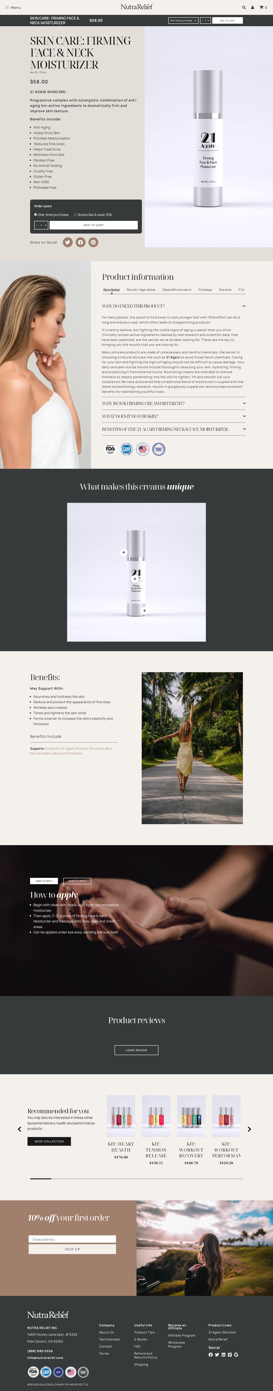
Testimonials (109, 1339)
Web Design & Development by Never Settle (58, 1384)
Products (53, 748)
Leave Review (136, 1050)
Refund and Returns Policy (146, 1355)
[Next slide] (250, 1129)
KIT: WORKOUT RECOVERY (191, 1150)
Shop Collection (49, 1141)
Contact (106, 1346)
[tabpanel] (174, 364)
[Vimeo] (230, 1354)
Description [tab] (111, 289)
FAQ (137, 1346)
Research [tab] (225, 289)
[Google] (236, 1354)
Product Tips (144, 1332)
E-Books (140, 1339)
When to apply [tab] (77, 881)
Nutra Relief (218, 1339)
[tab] (174, 306)
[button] (244, 7)
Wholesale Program (176, 1344)
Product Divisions (90, 748)
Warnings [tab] (205, 289)
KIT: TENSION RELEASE (156, 1150)
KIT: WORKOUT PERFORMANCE (230, 1150)
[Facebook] (211, 1354)
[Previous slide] (20, 1129)
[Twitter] (217, 1354)
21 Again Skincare (222, 1332)
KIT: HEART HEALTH (121, 1147)
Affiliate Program (181, 1335)
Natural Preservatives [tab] (176, 289)
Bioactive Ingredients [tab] (141, 289)
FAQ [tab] (241, 289)
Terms (104, 1353)
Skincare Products (67, 753)
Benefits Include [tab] (45, 736)
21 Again (67, 748)
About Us (106, 1332)
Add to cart (227, 20)
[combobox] (183, 20)
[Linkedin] (223, 1354)
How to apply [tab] (44, 881)
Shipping (141, 1364)
